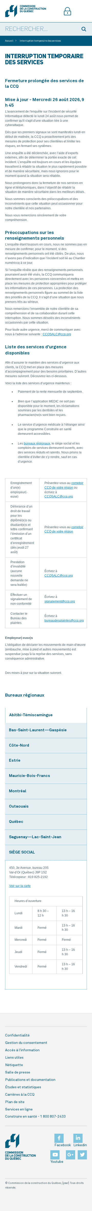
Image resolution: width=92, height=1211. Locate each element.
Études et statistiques (23, 1087)
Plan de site (15, 1102)
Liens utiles (14, 1057)
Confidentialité (17, 1035)
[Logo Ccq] (20, 1147)
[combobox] (38, 29)
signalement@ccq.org (59, 601)
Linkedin (80, 1145)
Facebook (62, 1145)
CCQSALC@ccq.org (57, 334)
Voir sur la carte (20, 886)
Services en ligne (19, 1109)
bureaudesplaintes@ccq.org (64, 620)
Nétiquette (14, 1065)
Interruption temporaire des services (40, 41)
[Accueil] (25, 11)
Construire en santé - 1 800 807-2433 (35, 1116)
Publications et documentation (30, 1080)
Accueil (9, 41)
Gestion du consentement (26, 1043)
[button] (84, 29)
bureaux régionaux (37, 443)
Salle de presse (17, 1072)
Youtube (56, 1162)
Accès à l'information (22, 1050)
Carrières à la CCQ (19, 1094)
